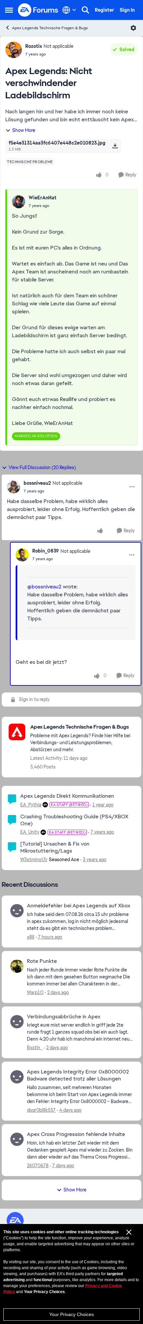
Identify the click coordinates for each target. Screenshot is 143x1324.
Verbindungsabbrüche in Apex (63, 1016)
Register (104, 10)
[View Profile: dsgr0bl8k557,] (17, 1076)
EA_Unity (29, 832)
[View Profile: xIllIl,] (17, 910)
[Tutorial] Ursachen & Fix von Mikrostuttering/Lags (54, 847)
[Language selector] (69, 10)
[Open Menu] (133, 28)
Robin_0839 (45, 551)
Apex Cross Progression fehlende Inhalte (76, 1134)
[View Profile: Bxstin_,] (17, 1021)
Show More (23, 130)
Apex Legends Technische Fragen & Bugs (50, 28)
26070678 (38, 1166)
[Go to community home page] (38, 10)
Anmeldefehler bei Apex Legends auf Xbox (78, 905)
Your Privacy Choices (71, 1314)
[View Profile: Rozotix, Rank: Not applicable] (13, 50)
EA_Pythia (30, 805)
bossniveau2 (37, 483)
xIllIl (30, 937)
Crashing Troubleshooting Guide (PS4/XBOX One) (74, 820)
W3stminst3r (34, 860)
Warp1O (35, 992)
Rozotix (33, 46)
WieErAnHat (43, 198)
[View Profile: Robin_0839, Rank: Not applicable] (22, 554)
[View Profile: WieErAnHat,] (18, 201)
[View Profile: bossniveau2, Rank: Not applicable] (13, 486)
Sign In (127, 10)
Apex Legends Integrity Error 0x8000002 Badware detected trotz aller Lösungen (78, 1075)
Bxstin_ (35, 1048)
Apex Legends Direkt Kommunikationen (67, 795)
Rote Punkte (42, 961)
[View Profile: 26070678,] (17, 1139)
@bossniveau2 (44, 586)
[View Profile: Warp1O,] (17, 966)
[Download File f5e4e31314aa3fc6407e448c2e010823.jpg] (115, 146)
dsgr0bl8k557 (41, 1110)
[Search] (85, 10)
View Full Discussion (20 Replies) (42, 467)
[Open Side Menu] (9, 10)
